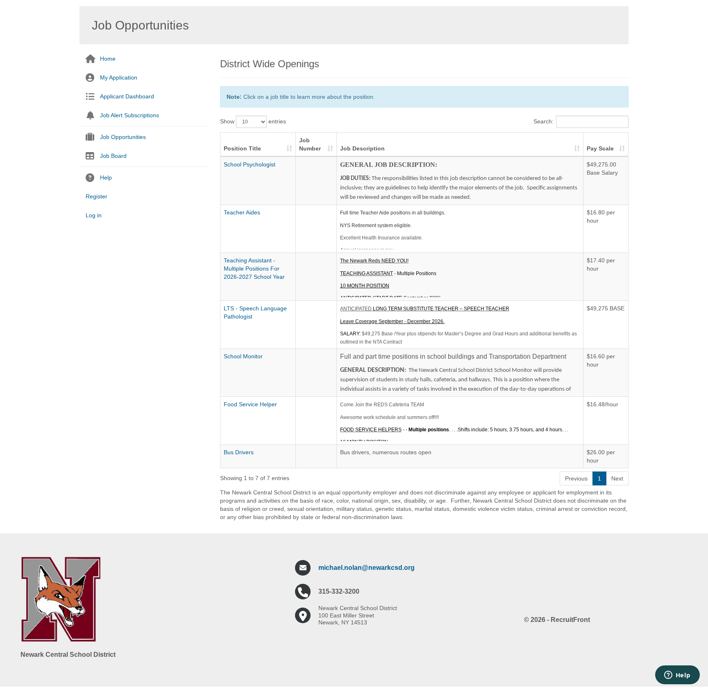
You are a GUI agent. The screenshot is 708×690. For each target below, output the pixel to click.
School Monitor (243, 356)
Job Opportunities (123, 137)
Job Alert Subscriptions (129, 115)
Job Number (310, 144)
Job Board (113, 156)
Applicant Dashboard (127, 96)
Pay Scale (600, 148)
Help (106, 177)
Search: (543, 121)
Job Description (362, 148)
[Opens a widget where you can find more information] (677, 675)
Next (617, 478)
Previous (576, 478)
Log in (94, 215)
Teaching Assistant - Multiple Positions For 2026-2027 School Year (254, 268)
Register (96, 196)
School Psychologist (249, 164)
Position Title (242, 148)
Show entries (253, 121)
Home (108, 58)
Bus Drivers (239, 452)
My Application (118, 77)
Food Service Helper (250, 404)
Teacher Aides (242, 212)
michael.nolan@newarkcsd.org (366, 567)
